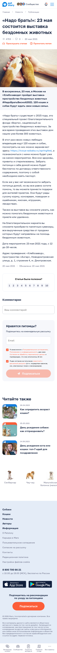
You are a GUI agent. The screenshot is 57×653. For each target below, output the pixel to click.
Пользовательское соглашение (18, 542)
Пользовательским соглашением (35, 349)
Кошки (6, 514)
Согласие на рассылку (14, 547)
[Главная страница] (8, 6)
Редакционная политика (15, 557)
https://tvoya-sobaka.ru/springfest (31, 150)
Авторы (7, 523)
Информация (10, 528)
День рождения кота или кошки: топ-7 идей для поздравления (35, 449)
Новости (7, 518)
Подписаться (28, 606)
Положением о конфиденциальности (24, 352)
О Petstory (7, 533)
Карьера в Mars (10, 537)
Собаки (6, 509)
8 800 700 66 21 (11, 569)
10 (46, 285)
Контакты (7, 552)
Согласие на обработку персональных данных (27, 354)
